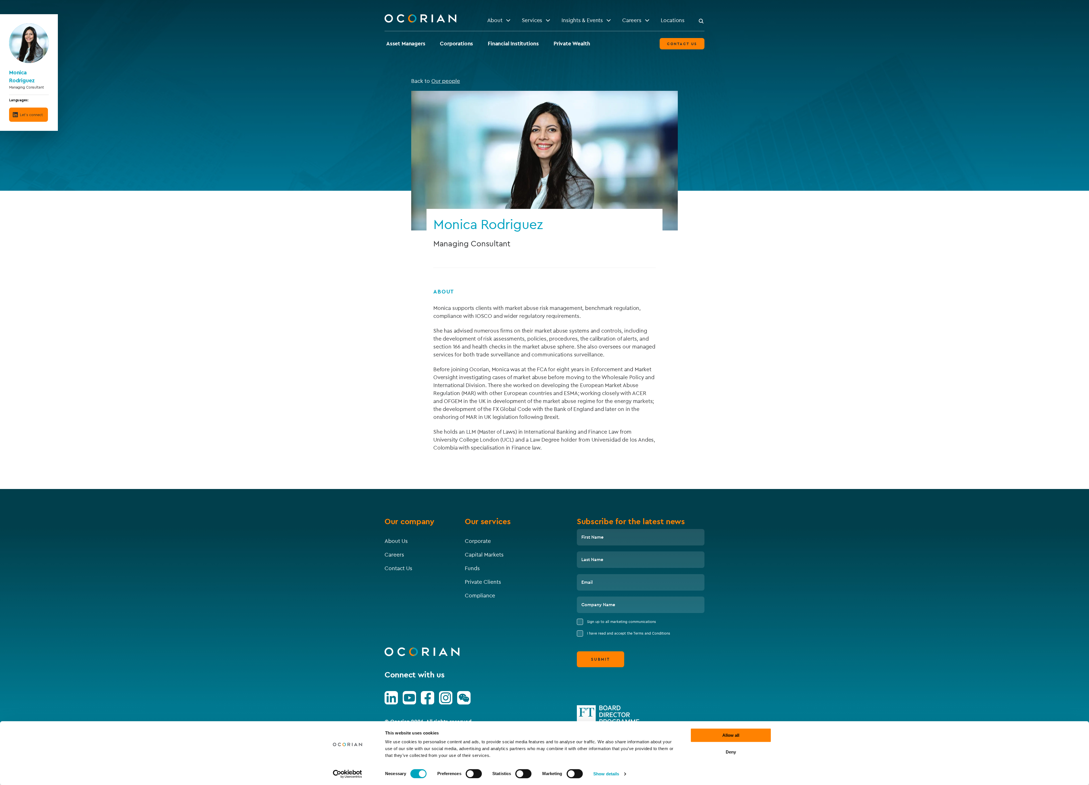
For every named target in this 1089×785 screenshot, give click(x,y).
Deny (731, 752)
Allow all (730, 735)
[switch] (474, 773)
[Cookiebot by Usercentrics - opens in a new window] (347, 774)
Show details (606, 773)
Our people (445, 80)
